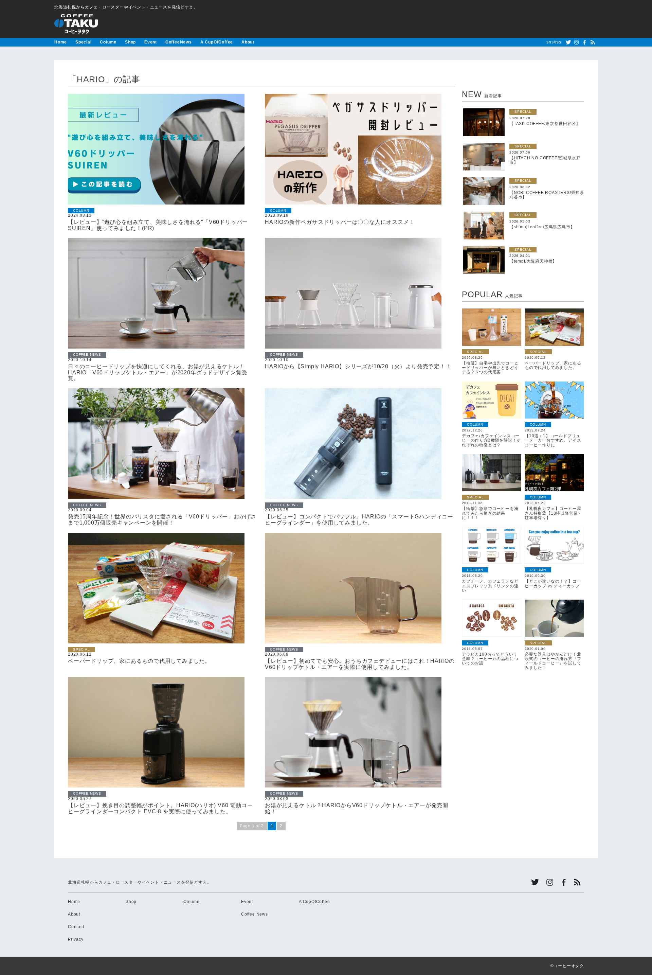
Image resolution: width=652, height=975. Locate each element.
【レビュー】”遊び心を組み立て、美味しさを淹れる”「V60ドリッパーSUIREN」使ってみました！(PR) (158, 225)
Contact (76, 927)
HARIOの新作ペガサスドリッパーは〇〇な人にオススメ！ (340, 222)
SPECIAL (81, 649)
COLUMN (81, 210)
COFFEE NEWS (87, 354)
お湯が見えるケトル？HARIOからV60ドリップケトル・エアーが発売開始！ (356, 808)
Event (150, 42)
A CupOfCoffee (216, 42)
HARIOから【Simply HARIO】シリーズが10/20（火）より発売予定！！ (358, 366)
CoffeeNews (178, 42)
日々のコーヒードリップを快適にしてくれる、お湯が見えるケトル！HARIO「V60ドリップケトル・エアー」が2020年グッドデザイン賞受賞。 (158, 372)
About (247, 42)
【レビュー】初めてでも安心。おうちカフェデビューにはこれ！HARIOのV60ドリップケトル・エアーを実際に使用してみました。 (360, 664)
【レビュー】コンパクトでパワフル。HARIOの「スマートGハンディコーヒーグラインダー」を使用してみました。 (359, 520)
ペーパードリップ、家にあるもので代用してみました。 (139, 661)
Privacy (76, 939)
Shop (130, 42)
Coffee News (254, 914)
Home (60, 42)
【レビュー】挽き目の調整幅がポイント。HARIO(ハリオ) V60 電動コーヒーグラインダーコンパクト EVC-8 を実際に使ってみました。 (160, 808)
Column (108, 42)
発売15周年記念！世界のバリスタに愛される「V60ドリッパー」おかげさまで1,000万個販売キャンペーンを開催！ (162, 520)
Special (83, 42)
